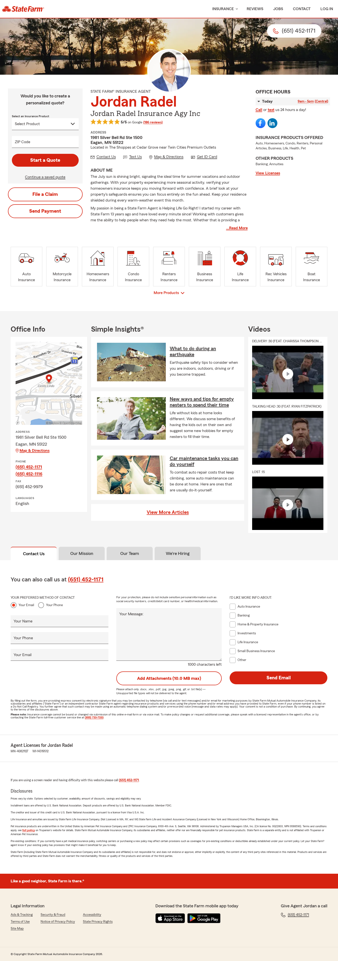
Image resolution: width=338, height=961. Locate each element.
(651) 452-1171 (29, 467)
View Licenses (268, 173)
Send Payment (45, 211)
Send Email (278, 677)
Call (259, 110)
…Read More (237, 228)
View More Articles (168, 512)
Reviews (255, 9)
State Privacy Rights (98, 921)
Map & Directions (34, 451)
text (271, 110)
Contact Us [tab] (34, 553)
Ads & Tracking (22, 914)
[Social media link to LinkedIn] (272, 123)
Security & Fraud (53, 914)
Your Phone (54, 605)
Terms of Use (20, 921)
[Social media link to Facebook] (261, 123)
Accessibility (92, 914)
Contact (302, 9)
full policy (28, 830)
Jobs (278, 9)
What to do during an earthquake (193, 351)
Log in (326, 9)
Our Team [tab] (129, 553)
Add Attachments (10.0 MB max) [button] (169, 678)
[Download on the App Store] (170, 918)
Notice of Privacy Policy (58, 921)
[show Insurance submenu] (236, 9)
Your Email (26, 605)
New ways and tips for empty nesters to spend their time (202, 402)
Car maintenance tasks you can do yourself (204, 461)
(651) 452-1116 (29, 474)
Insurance (223, 9)
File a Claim (45, 194)
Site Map (17, 928)
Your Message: (131, 614)
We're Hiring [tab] (178, 553)
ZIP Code (22, 142)
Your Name (23, 621)
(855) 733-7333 (94, 717)
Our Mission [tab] (81, 553)
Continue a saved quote (45, 177)
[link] (23, 9)
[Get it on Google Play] (203, 918)
